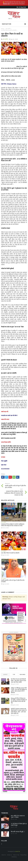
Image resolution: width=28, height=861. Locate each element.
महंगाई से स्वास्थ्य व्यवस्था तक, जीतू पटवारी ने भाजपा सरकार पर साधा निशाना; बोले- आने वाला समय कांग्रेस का (19, 711)
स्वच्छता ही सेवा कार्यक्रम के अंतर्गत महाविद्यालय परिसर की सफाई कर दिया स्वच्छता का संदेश (14, 493)
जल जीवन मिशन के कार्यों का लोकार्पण (10, 553)
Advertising (14, 857)
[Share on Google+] (10, 477)
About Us (4, 855)
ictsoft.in (17, 851)
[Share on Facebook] (6, 477)
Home (2, 29)
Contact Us (9, 855)
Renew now (6, 3)
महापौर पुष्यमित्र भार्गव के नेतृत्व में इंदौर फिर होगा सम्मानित (15, 487)
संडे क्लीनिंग (8, 29)
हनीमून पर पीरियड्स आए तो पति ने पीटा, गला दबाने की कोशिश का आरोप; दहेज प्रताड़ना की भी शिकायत (19, 690)
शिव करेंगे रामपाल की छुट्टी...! (18, 832)
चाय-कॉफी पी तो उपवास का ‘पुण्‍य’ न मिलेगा (18, 816)
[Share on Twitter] (3, 477)
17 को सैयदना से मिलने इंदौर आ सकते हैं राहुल (19, 824)
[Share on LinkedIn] (17, 477)
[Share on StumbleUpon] (14, 477)
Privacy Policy (23, 855)
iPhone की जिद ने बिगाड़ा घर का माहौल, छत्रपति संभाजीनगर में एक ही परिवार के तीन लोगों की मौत (19, 700)
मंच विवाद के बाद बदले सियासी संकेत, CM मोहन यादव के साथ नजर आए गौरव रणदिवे (18, 680)
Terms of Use (16, 855)
